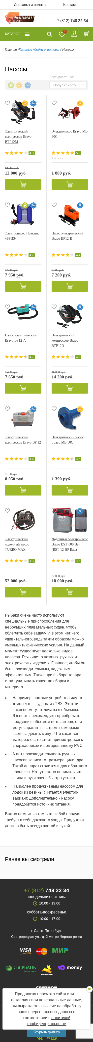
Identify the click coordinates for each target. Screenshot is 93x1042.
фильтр (46, 1032)
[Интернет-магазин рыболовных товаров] (20, 18)
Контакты (71, 4)
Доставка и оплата (30, 4)
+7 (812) (71, 21)
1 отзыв (57, 158)
